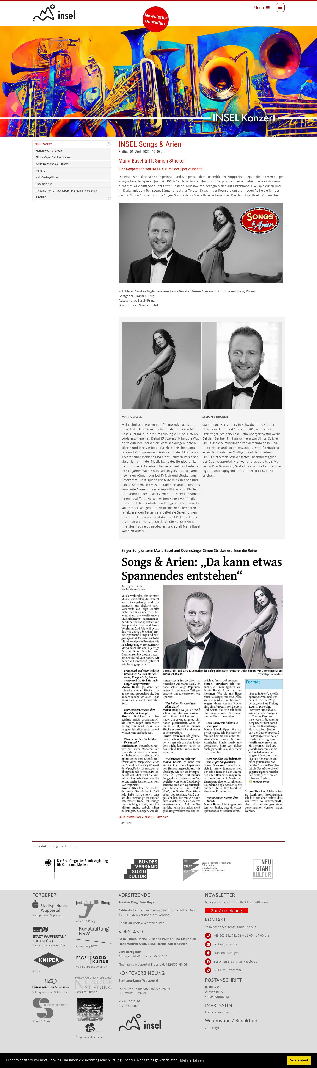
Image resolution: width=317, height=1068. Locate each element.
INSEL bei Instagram (227, 970)
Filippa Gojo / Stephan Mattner (53, 157)
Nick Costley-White (47, 177)
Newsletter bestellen (156, 19)
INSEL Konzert (43, 144)
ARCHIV (41, 197)
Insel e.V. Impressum (218, 1012)
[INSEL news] (44, 7)
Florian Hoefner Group (49, 150)
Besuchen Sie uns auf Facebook (235, 961)
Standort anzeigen (226, 953)
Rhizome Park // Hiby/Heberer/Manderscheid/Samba (66, 190)
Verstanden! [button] (299, 1060)
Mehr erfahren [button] (192, 1060)
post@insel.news (225, 944)
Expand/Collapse (109, 144)
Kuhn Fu (41, 170)
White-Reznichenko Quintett (52, 164)
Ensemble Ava (44, 184)
